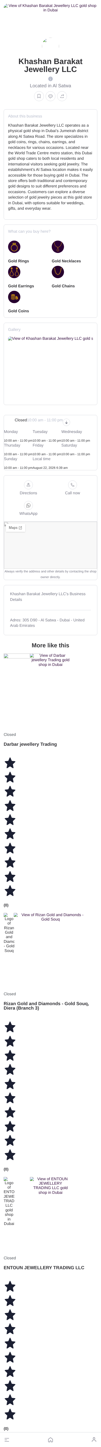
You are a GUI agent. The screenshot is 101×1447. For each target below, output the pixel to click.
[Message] (50, 96)
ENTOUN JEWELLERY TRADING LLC (44, 1267)
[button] (7, 1440)
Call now (72, 493)
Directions (28, 493)
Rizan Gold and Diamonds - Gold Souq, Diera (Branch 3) (46, 1006)
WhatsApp (28, 514)
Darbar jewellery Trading (30, 744)
